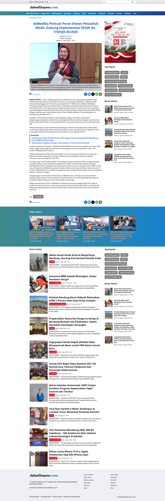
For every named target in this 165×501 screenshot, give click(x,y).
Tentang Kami (34, 497)
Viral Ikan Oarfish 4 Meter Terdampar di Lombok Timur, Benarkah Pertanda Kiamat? (74, 410)
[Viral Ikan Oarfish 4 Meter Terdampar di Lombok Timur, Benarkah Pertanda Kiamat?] (39, 416)
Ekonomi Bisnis (55, 283)
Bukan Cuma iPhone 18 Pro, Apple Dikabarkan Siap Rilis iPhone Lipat (68, 453)
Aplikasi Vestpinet (126, 90)
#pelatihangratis (112, 73)
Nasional (76, 13)
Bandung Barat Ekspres (57, 304)
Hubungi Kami (46, 497)
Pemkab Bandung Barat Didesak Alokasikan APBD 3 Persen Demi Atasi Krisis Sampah (124, 131)
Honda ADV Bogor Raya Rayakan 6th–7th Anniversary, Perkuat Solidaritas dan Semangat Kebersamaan (72, 367)
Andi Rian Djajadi (125, 86)
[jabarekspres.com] (44, 7)
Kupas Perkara (34, 13)
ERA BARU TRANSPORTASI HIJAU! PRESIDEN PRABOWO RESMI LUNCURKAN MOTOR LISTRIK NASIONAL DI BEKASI (122, 235)
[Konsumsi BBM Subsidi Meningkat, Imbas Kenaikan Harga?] (108, 121)
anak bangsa (110, 86)
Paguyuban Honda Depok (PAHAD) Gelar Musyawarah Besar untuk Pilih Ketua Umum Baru (124, 157)
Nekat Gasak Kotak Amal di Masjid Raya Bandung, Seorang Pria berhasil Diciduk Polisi (124, 108)
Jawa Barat (67, 13)
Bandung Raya (56, 13)
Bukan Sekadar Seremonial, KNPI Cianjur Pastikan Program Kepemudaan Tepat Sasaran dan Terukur (72, 388)
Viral (134, 13)
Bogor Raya (45, 13)
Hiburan (119, 13)
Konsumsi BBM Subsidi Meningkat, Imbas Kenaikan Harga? (123, 119)
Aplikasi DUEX (111, 90)
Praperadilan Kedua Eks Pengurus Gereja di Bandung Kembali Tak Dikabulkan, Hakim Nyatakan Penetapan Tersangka (124, 143)
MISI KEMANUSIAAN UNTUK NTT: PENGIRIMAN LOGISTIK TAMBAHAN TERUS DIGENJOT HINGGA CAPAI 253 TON (68, 235)
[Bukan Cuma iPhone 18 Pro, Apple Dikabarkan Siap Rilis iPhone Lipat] (39, 459)
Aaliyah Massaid (112, 77)
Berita (39, 18)
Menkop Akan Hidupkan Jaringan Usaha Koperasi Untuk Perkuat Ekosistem (61, 143)
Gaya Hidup (92, 13)
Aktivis (124, 77)
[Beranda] (27, 13)
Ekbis (84, 13)
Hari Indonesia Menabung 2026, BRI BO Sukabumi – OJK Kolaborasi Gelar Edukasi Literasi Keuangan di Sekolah (72, 433)
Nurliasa (69, 36)
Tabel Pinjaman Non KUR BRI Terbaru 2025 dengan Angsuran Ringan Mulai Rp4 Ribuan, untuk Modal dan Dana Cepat (65, 139)
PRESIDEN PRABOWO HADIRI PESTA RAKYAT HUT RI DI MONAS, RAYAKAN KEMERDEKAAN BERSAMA (95, 235)
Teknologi (102, 13)
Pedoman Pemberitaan (71, 497)
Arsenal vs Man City (113, 95)
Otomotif (111, 13)
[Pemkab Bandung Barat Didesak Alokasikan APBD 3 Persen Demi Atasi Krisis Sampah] (108, 132)
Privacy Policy (57, 497)
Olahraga (128, 13)
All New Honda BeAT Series (115, 81)
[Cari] (132, 1)
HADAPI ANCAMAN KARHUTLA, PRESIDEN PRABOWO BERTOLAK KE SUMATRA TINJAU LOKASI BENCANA (41, 235)
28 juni (124, 73)
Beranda (32, 18)
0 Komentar (35, 94)
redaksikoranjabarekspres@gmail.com (43, 488)
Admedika (38, 197)
